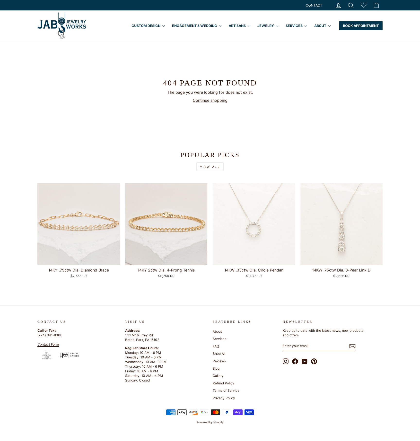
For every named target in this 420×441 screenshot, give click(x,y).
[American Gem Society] (46, 355)
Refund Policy (223, 383)
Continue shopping (210, 100)
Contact (314, 5)
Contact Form (48, 344)
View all (210, 167)
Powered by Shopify (210, 422)
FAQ (216, 346)
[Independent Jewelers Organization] (69, 355)
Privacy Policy (224, 398)
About (320, 26)
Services (294, 26)
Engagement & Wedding (195, 26)
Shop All (219, 354)
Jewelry (266, 26)
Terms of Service (226, 390)
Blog (216, 368)
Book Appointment (361, 26)
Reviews (219, 361)
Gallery (218, 376)
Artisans (237, 26)
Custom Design (146, 26)
